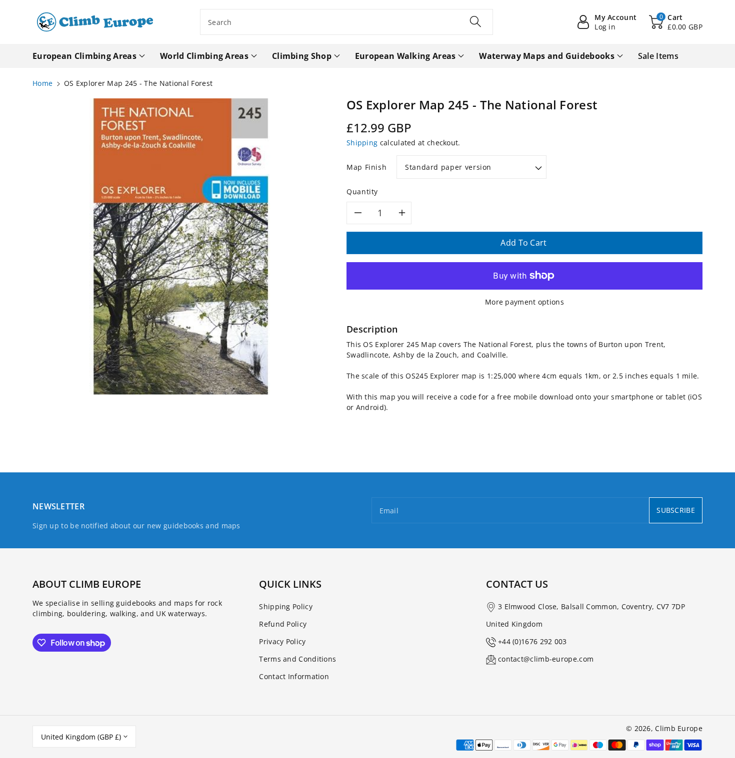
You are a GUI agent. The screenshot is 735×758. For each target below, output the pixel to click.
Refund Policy (282, 624)
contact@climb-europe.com (546, 659)
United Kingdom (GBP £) (81, 737)
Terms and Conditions (297, 659)
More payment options (524, 302)
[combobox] (346, 21)
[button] (675, 22)
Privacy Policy (282, 641)
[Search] (475, 21)
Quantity (362, 191)
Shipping (362, 142)
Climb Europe (678, 728)
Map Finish (366, 167)
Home (42, 83)
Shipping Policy (285, 606)
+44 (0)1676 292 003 (532, 641)
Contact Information (294, 676)
